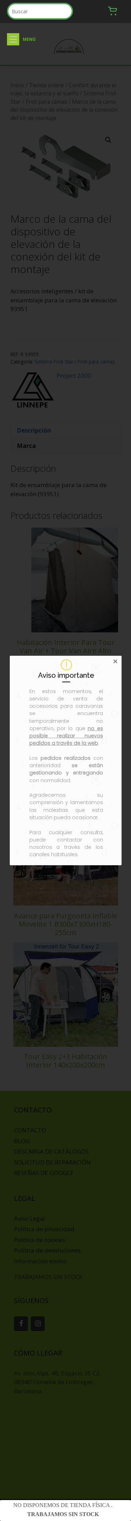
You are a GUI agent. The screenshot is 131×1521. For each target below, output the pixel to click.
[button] (13, 39)
